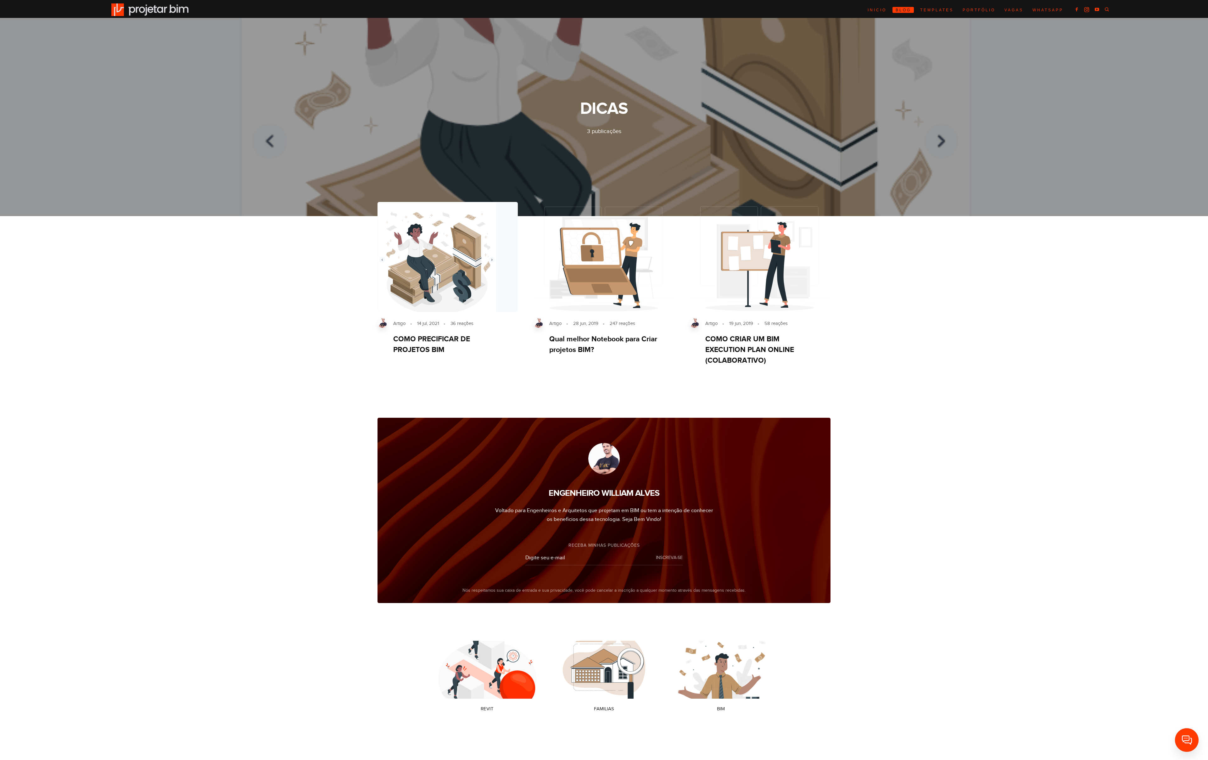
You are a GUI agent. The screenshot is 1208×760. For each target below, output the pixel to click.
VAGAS (1013, 10)
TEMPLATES (937, 10)
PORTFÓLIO (979, 10)
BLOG (903, 10)
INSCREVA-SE (669, 557)
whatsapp (1047, 10)
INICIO (877, 10)
